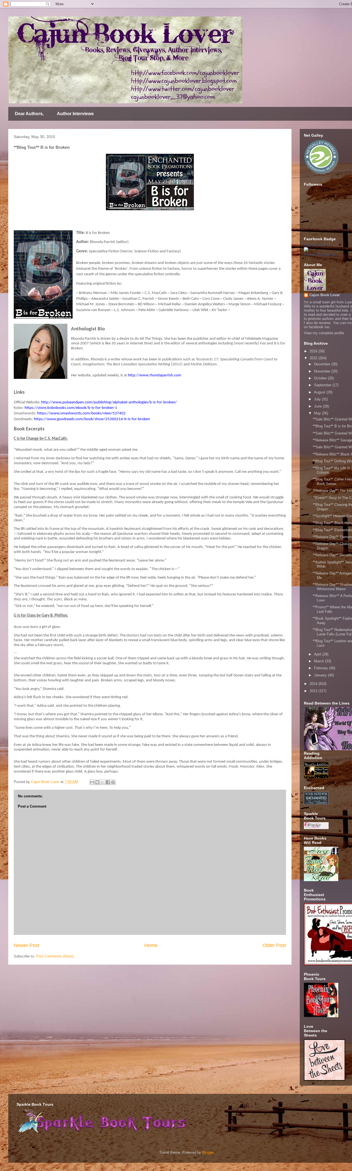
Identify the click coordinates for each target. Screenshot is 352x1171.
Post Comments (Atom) (55, 956)
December (322, 364)
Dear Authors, (29, 113)
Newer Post (26, 945)
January (321, 675)
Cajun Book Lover (316, 245)
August (320, 392)
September (323, 385)
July (318, 399)
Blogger (208, 1152)
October (321, 378)
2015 (314, 358)
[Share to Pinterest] (113, 782)
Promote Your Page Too (320, 254)
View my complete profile (324, 333)
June (318, 406)
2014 (314, 684)
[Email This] (92, 782)
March (319, 661)
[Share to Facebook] (108, 782)
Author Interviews (75, 113)
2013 (314, 691)
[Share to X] (102, 782)
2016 (314, 351)
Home (151, 945)
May (318, 413)
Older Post (274, 945)
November (322, 371)
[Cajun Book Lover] (306, 250)
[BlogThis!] (97, 782)
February (321, 668)
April (318, 654)
